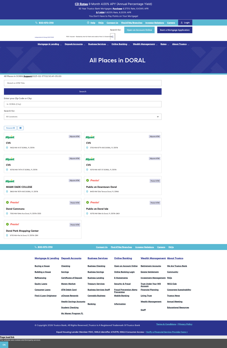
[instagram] (187, 247)
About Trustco (175, 258)
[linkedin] (191, 247)
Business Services (98, 258)
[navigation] (139, 30)
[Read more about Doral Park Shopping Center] (42, 229)
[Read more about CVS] (42, 141)
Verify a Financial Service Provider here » (167, 331)
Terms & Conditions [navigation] (166, 324)
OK (4, 344)
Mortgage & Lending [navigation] (47, 258)
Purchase (117, 8)
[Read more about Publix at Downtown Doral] (122, 185)
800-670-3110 (46, 22)
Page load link (7, 337)
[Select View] (20, 128)
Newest (9, 128)
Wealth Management (153, 258)
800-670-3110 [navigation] (45, 246)
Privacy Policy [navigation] (185, 324)
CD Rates (81, 4)
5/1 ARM (100, 12)
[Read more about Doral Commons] (42, 207)
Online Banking (123, 258)
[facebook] (179, 247)
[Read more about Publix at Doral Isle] (122, 207)
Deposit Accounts (71, 258)
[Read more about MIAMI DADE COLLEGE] (42, 185)
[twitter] (183, 247)
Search (86, 91)
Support (28, 76)
